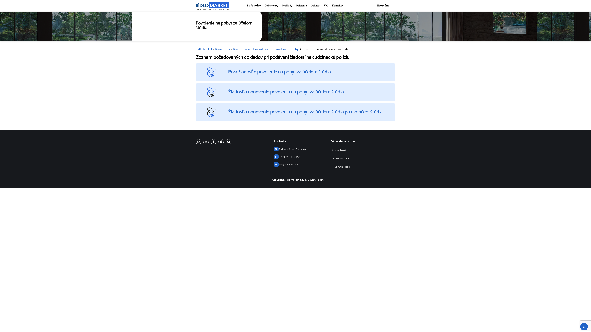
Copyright (278, 180)
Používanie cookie (341, 167)
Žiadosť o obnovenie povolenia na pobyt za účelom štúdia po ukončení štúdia (305, 112)
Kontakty (337, 5)
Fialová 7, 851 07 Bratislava (292, 149)
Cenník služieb (339, 150)
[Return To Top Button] (584, 326)
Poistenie (301, 5)
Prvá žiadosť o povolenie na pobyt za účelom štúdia (279, 72)
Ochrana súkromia (341, 158)
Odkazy (315, 5)
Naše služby (254, 5)
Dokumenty (271, 5)
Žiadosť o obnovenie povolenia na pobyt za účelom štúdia (286, 92)
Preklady (287, 5)
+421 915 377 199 (289, 156)
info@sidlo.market (289, 165)
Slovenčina (383, 5)
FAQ (325, 5)
